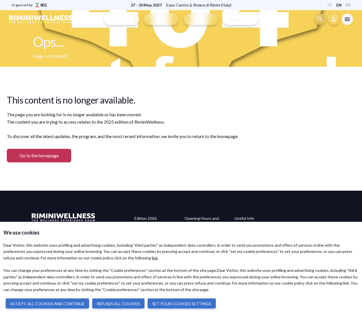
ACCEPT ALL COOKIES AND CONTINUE (47, 303)
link (155, 257)
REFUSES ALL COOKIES (118, 303)
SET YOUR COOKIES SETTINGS (181, 303)
